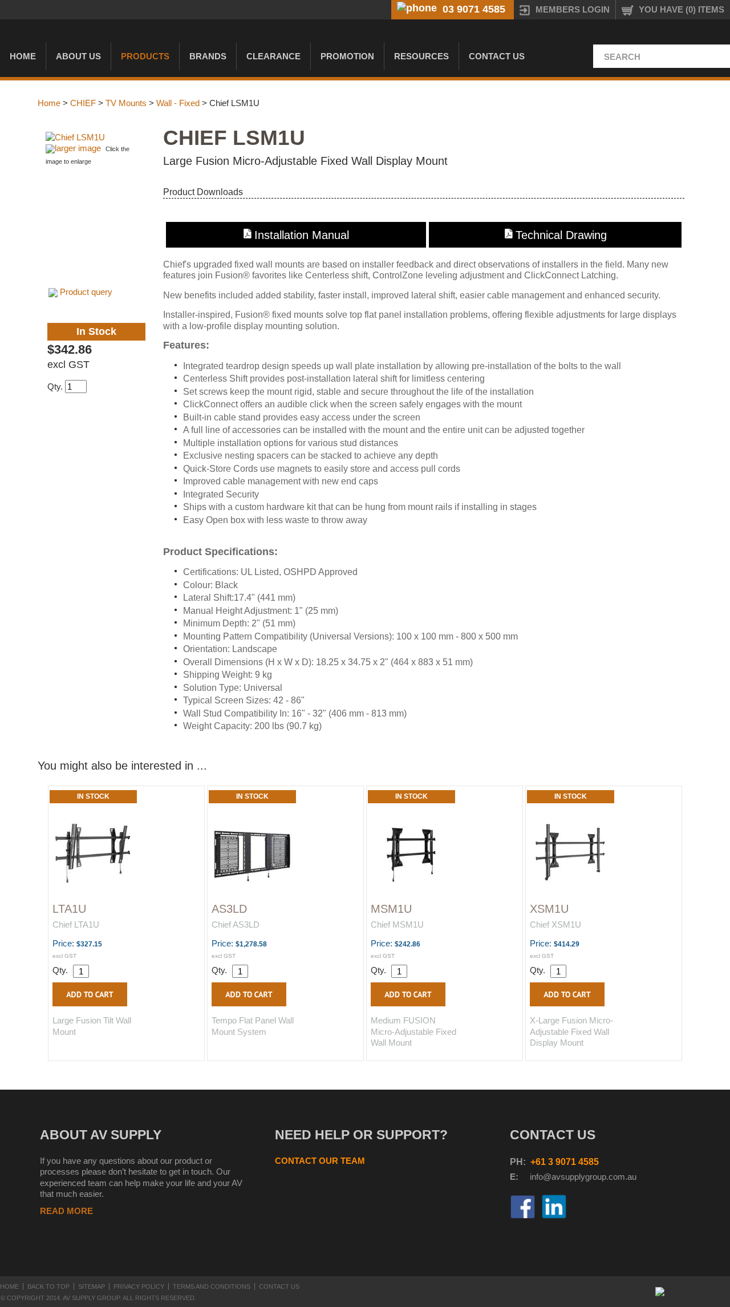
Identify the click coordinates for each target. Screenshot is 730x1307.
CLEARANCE (273, 56)
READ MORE (66, 1211)
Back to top (48, 1286)
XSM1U (549, 909)
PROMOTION (347, 56)
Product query (86, 292)
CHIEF (83, 103)
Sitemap (91, 1286)
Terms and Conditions (211, 1286)
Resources (421, 56)
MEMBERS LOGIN (573, 9)
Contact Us (497, 56)
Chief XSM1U (555, 924)
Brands (207, 56)
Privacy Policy (138, 1286)
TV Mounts (126, 103)
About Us (78, 56)
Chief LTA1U (75, 924)
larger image (78, 148)
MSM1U (391, 909)
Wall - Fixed (178, 103)
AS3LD (229, 909)
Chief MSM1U (397, 924)
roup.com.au (613, 1176)
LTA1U (69, 909)
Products (145, 56)
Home (23, 56)
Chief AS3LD (235, 924)
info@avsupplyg (560, 1176)
